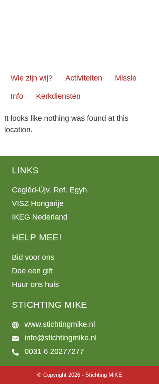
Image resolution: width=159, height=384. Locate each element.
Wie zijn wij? (32, 78)
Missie (126, 78)
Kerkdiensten (58, 96)
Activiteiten (83, 78)
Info (17, 96)
